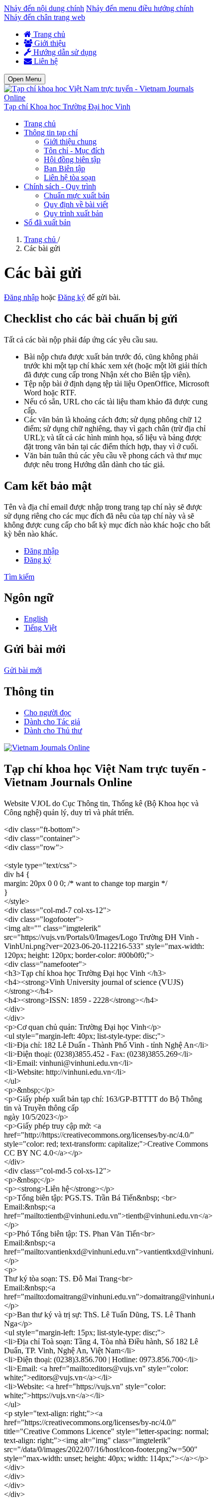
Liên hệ (45, 61)
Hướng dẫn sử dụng (64, 52)
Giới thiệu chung (70, 141)
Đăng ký (71, 297)
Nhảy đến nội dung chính (44, 8)
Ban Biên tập (64, 168)
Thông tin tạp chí (51, 132)
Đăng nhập (21, 297)
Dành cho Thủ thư (53, 730)
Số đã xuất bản (47, 222)
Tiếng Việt (40, 627)
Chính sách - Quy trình (60, 186)
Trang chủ (48, 34)
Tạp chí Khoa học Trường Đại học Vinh (67, 106)
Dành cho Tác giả (52, 721)
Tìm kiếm (19, 577)
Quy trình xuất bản (73, 213)
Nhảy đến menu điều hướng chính (140, 8)
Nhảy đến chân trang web (44, 17)
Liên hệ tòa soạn (70, 177)
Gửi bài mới (23, 670)
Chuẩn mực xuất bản (76, 195)
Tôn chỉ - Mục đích (74, 150)
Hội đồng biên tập (72, 159)
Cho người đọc (47, 712)
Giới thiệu (49, 43)
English (36, 618)
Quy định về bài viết (76, 204)
